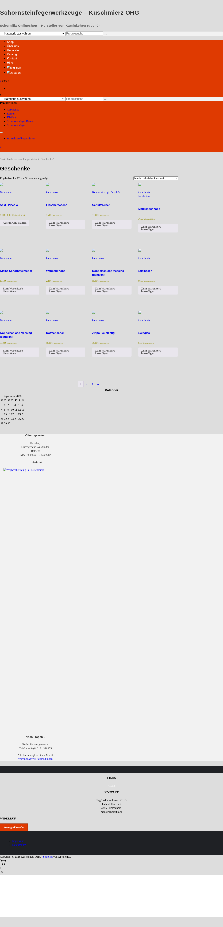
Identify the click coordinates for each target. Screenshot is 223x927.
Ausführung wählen (14, 222)
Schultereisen (101, 205)
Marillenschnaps (149, 208)
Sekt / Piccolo (9, 205)
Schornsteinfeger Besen (20, 121)
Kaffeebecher (55, 332)
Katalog (12, 54)
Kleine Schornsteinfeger (16, 270)
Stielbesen (145, 270)
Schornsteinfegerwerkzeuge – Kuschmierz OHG (69, 12)
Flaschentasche (56, 205)
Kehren (11, 113)
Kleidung (12, 117)
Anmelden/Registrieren (21, 138)
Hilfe (10, 62)
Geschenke (13, 109)
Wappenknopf (55, 270)
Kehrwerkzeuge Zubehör (106, 192)
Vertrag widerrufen (14, 827)
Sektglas (144, 332)
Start (2, 159)
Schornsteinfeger (16, 125)
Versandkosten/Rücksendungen (35, 758)
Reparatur (13, 50)
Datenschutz (19, 844)
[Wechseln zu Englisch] (115, 67)
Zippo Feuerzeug (103, 332)
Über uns (13, 46)
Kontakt (12, 58)
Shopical (48, 856)
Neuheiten (144, 196)
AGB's (111, 785)
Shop (10, 42)
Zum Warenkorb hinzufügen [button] (59, 224)
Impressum (18, 841)
